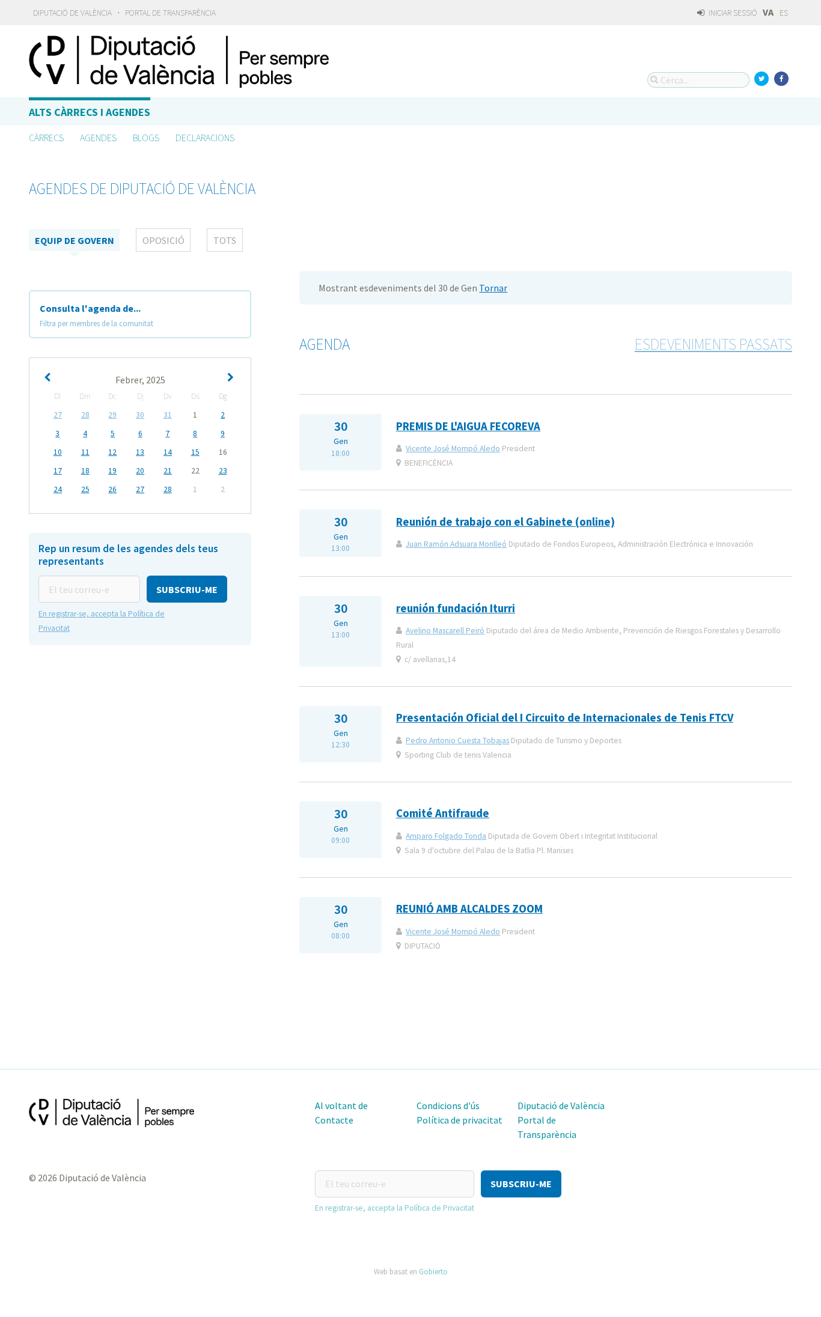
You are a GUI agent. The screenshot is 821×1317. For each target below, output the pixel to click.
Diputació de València (72, 13)
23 (223, 471)
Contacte (334, 1120)
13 (140, 452)
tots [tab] (224, 240)
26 (112, 489)
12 (112, 452)
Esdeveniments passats (713, 344)
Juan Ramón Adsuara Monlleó (456, 544)
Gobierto (433, 1271)
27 (57, 415)
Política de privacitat (459, 1120)
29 (112, 415)
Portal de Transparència (170, 13)
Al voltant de (341, 1106)
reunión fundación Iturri (455, 608)
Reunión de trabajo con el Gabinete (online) (505, 522)
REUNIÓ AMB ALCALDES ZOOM (469, 909)
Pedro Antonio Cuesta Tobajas (457, 740)
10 (57, 452)
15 (195, 452)
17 (57, 471)
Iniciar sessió (732, 13)
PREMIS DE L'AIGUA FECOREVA (468, 426)
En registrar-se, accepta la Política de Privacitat (394, 1208)
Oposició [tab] (163, 240)
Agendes (98, 138)
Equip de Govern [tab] (74, 240)
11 (85, 452)
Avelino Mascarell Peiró (445, 630)
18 (85, 471)
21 (167, 471)
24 (57, 489)
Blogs (146, 138)
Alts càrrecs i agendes (89, 112)
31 (167, 415)
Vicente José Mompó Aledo (453, 448)
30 (140, 415)
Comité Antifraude (442, 813)
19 (112, 471)
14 (167, 452)
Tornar (493, 288)
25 (85, 489)
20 (140, 471)
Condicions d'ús (448, 1106)
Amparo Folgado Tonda (446, 836)
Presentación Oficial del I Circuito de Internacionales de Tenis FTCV (564, 718)
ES (784, 13)
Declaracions (204, 138)
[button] (187, 589)
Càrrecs (46, 138)
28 (85, 415)
